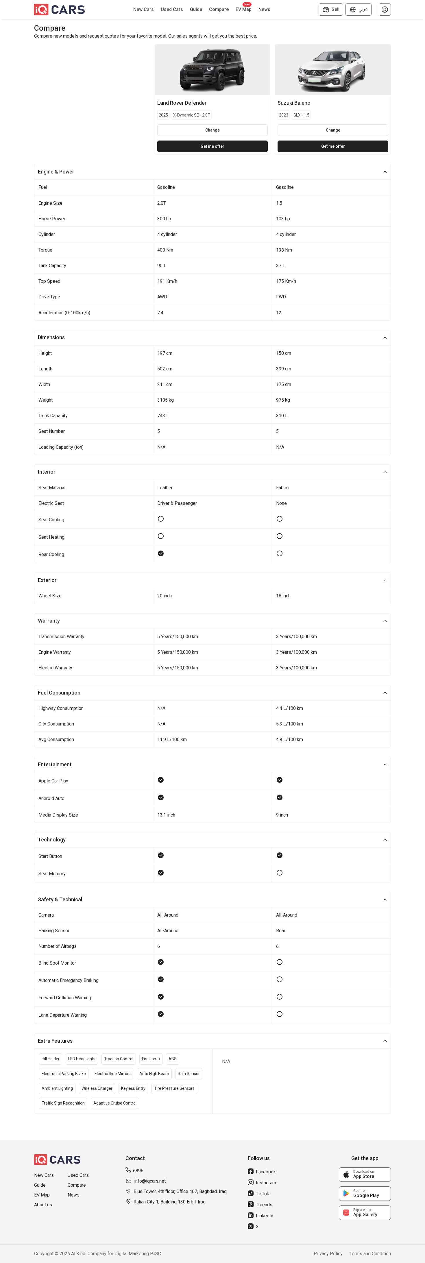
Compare (77, 1185)
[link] (365, 1174)
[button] (385, 9)
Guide (40, 1185)
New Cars (44, 1175)
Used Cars (78, 1175)
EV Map (42, 1195)
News (74, 1195)
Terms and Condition (370, 1253)
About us (43, 1204)
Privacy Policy (328, 1253)
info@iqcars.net (150, 1181)
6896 (138, 1170)
